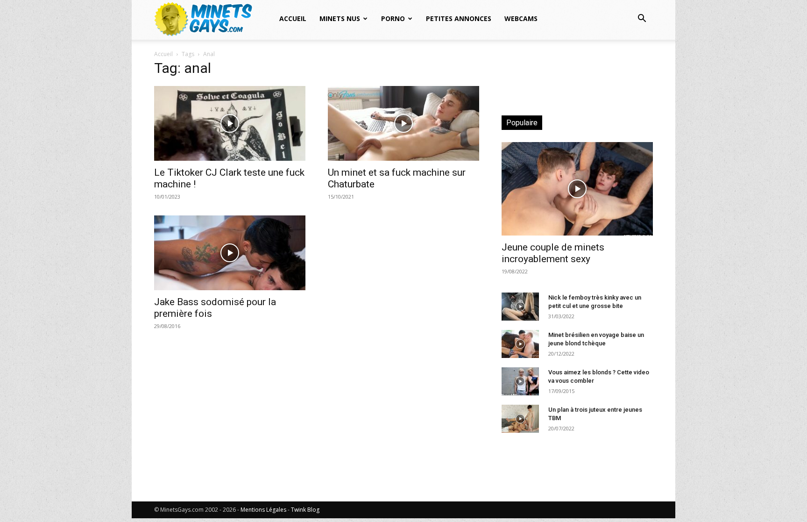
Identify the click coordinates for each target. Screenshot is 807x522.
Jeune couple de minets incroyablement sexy (553, 253)
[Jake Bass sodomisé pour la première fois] (229, 252)
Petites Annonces (458, 18)
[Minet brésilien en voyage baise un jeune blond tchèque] (520, 344)
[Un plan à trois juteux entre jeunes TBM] (520, 419)
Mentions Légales (263, 510)
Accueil (292, 18)
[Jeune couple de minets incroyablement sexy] (577, 189)
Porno (393, 18)
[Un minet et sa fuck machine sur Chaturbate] (403, 123)
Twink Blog (305, 510)
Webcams (521, 18)
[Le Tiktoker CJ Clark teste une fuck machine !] (229, 123)
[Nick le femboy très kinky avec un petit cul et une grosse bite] (520, 307)
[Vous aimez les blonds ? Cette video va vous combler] (520, 381)
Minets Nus (339, 18)
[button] (641, 19)
